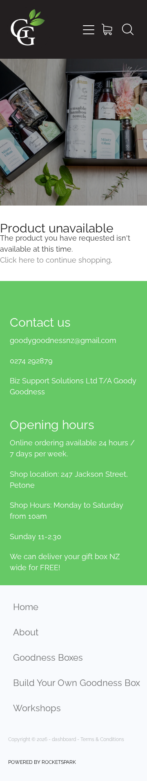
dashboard (64, 738)
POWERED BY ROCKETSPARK (42, 761)
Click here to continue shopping (55, 259)
